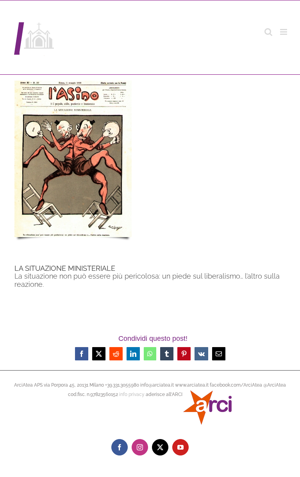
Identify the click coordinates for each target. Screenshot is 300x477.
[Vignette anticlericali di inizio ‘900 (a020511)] (73, 83)
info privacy (132, 394)
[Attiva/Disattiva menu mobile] (284, 32)
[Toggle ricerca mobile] (268, 32)
